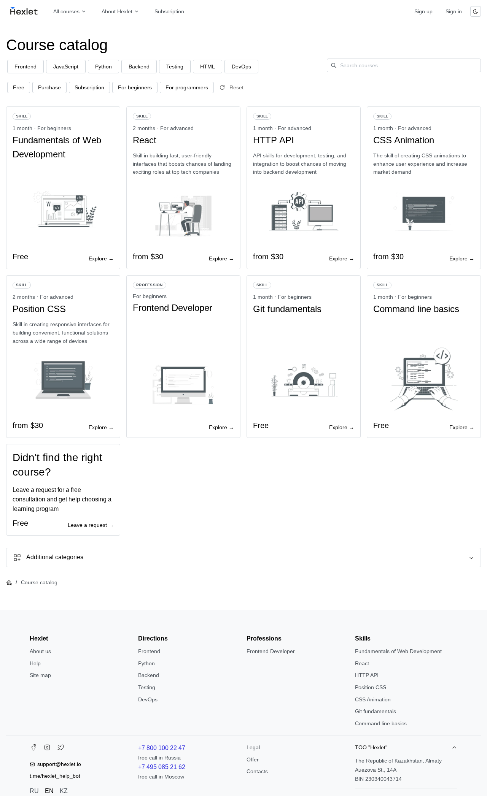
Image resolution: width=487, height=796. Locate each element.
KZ (64, 791)
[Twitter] (61, 749)
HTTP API (367, 675)
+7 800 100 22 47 (161, 748)
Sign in (454, 11)
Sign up (423, 11)
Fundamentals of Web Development (398, 651)
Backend (148, 675)
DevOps (148, 699)
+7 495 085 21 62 (161, 767)
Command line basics (381, 723)
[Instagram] (47, 749)
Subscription (169, 11)
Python (146, 663)
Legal (253, 747)
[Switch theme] (475, 11)
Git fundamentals (375, 711)
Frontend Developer (271, 651)
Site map (40, 675)
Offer (253, 759)
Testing (146, 687)
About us (40, 651)
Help (35, 663)
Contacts (257, 771)
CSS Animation (373, 699)
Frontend (149, 651)
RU (34, 791)
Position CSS (370, 687)
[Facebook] (33, 749)
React (362, 663)
